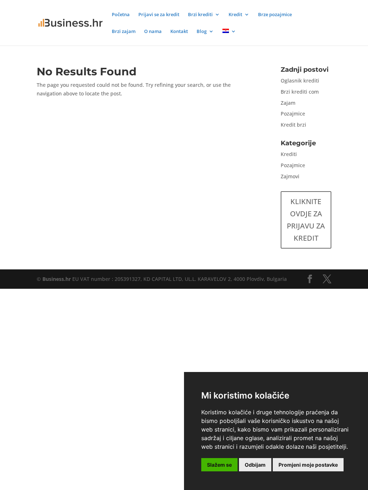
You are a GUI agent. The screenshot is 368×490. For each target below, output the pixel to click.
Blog (202, 31)
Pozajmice (293, 113)
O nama (153, 31)
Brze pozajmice (275, 15)
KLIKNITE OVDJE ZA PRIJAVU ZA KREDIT (306, 220)
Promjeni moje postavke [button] (308, 465)
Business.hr (56, 278)
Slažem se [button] (219, 465)
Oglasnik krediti (300, 80)
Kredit (235, 15)
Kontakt (179, 31)
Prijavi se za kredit (158, 15)
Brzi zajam (123, 31)
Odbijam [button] (255, 465)
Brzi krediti (200, 15)
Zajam (288, 102)
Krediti (289, 154)
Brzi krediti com (300, 91)
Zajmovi (290, 176)
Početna (121, 15)
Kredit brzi (293, 124)
